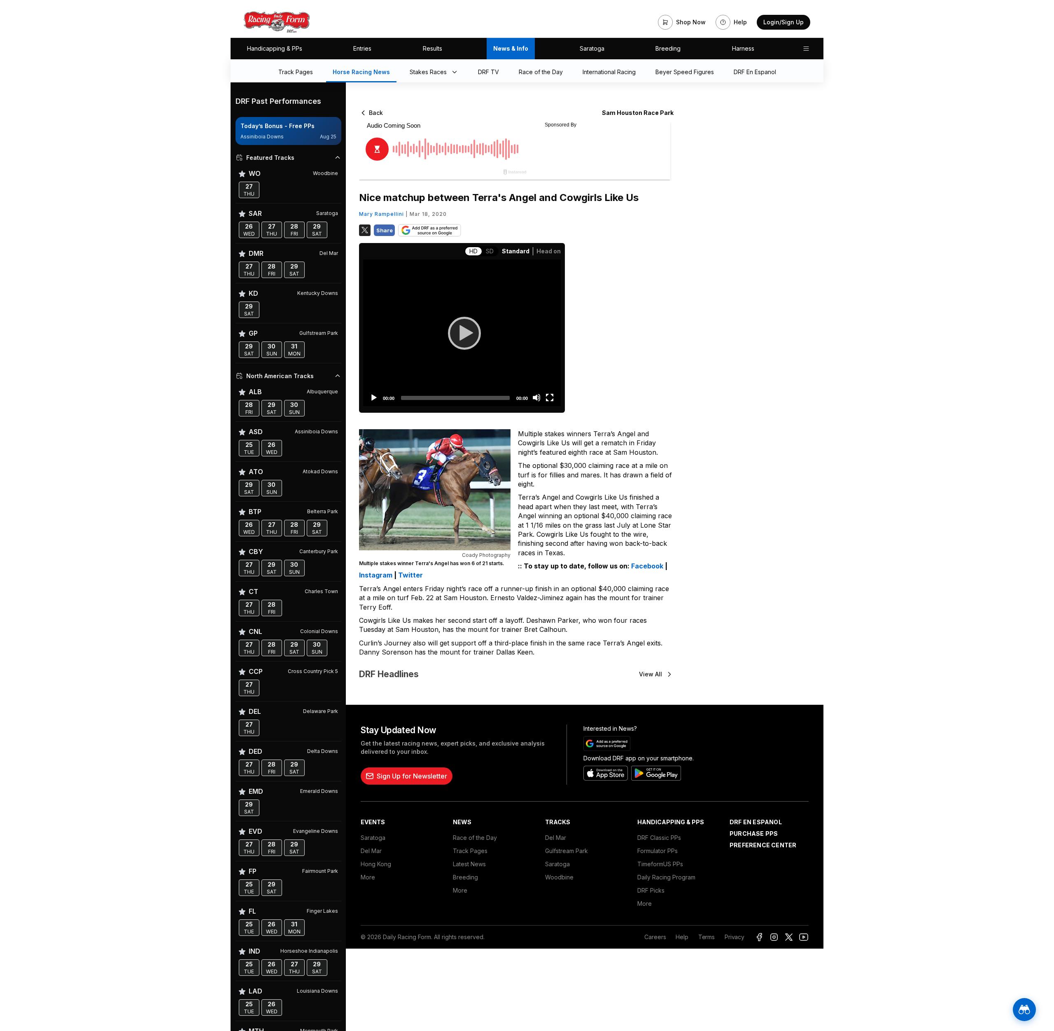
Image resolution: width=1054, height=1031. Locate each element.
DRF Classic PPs (659, 837)
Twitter (410, 575)
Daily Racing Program (666, 877)
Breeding (668, 48)
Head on (548, 251)
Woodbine (559, 877)
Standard (515, 251)
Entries (362, 48)
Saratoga (592, 48)
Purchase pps (754, 833)
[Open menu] (806, 48)
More (368, 877)
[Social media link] (759, 937)
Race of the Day (475, 837)
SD (490, 251)
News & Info (510, 48)
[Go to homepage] (277, 22)
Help (682, 936)
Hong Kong (376, 863)
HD (473, 251)
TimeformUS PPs (660, 863)
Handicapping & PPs (274, 48)
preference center (763, 845)
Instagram (375, 575)
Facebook (647, 566)
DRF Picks (651, 890)
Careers (655, 936)
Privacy (734, 936)
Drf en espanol (756, 821)
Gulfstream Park (566, 850)
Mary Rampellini (381, 214)
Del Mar (371, 850)
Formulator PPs (657, 850)
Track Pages (470, 850)
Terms (706, 936)
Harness (743, 48)
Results (432, 48)
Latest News (469, 863)
